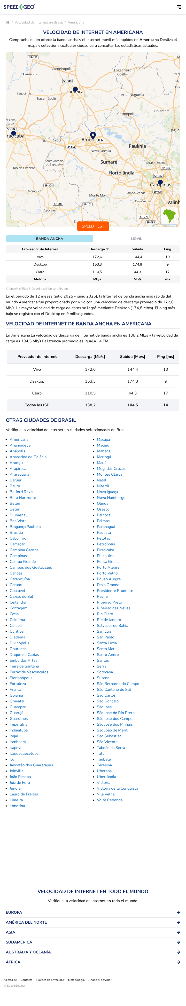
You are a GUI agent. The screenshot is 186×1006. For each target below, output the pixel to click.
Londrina (17, 806)
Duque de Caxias (24, 654)
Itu (12, 759)
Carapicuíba (20, 579)
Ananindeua (20, 445)
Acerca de (10, 980)
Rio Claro (105, 614)
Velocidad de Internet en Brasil (39, 22)
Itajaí (14, 736)
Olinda (102, 503)
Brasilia (16, 532)
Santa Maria (107, 649)
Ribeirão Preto (109, 602)
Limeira (16, 800)
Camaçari (18, 544)
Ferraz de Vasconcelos (29, 672)
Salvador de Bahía (112, 625)
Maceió (103, 445)
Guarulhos (19, 718)
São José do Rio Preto (116, 712)
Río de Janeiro (109, 619)
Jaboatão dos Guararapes (31, 765)
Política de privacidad (50, 980)
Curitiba (16, 631)
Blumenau (19, 515)
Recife (102, 596)
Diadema (17, 637)
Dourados (18, 649)
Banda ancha (49, 238)
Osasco (103, 509)
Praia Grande (108, 585)
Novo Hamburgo (111, 497)
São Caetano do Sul (114, 689)
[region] (93, 139)
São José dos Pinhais (115, 724)
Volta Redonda (110, 800)
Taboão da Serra (111, 747)
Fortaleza (18, 683)
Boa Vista (18, 521)
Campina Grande (24, 550)
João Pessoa (20, 776)
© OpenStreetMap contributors (49, 289)
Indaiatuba (19, 730)
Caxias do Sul (21, 596)
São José (104, 707)
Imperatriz (18, 724)
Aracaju (16, 462)
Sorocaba (105, 672)
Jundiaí (15, 788)
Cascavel (17, 590)
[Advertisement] (93, 848)
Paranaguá (106, 526)
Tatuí (101, 753)
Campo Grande (23, 561)
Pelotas (103, 538)
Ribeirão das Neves (114, 608)
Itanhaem (18, 742)
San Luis (104, 631)
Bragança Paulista (25, 526)
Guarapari (18, 707)
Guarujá (16, 712)
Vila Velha (106, 794)
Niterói (103, 486)
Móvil (136, 238)
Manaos (103, 451)
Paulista (104, 532)
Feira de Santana (24, 666)
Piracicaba (105, 550)
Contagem (19, 608)
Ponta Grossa (108, 561)
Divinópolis (19, 643)
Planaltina (105, 555)
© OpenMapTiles (17, 289)
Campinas (18, 555)
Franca (15, 689)
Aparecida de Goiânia (28, 457)
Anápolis (17, 451)
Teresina (104, 765)
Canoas (16, 573)
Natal (101, 480)
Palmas (103, 521)
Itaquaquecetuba (24, 753)
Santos (103, 660)
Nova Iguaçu (107, 492)
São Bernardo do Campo (118, 683)
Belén (15, 503)
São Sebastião (109, 736)
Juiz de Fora (20, 782)
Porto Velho (107, 573)
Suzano (103, 678)
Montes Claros (110, 474)
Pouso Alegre (109, 579)
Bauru (15, 486)
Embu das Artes (24, 660)
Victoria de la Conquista (117, 788)
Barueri (16, 480)
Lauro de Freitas (24, 794)
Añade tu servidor (99, 980)
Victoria (103, 782)
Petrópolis (106, 544)
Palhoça (103, 515)
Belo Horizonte (23, 497)
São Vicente (107, 742)
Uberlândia (106, 776)
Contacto (26, 980)
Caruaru (16, 585)
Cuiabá (16, 625)
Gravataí (17, 701)
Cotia (14, 614)
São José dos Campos (115, 718)
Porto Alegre (108, 567)
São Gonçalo (108, 701)
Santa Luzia (107, 643)
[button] (179, 7)
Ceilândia (18, 602)
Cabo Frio (18, 538)
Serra (101, 666)
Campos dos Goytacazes (31, 567)
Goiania (16, 695)
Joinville (17, 771)
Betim (15, 509)
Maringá (104, 457)
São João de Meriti (113, 730)
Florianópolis (21, 678)
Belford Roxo (21, 492)
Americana (76, 22)
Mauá (101, 462)
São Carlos (106, 695)
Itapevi (15, 747)
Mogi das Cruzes (111, 468)
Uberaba (104, 771)
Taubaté (104, 759)
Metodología (76, 980)
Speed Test (93, 226)
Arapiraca (18, 468)
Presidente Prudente (115, 590)
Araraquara (19, 474)
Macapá (103, 439)
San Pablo (105, 637)
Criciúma (17, 619)
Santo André (108, 654)
